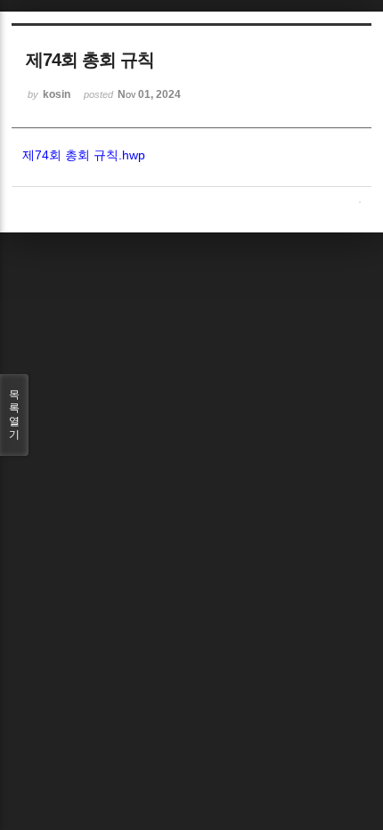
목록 (14, 414)
